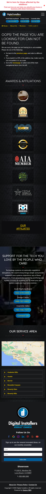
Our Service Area (23, 331)
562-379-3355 (12, 21)
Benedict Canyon (13, 385)
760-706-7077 (35, 21)
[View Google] (13, 436)
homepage (17, 63)
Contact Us (23, 315)
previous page (22, 53)
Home (5, 26)
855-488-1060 (24, 476)
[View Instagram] (18, 436)
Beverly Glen (12, 389)
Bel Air (10, 381)
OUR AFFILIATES (23, 227)
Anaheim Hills (12, 372)
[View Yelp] (32, 436)
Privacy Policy (22, 485)
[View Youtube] (37, 436)
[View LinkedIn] (23, 436)
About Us (13, 26)
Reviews (23, 26)
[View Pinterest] (27, 436)
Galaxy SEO (27, 490)
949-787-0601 (25, 21)
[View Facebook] (9, 436)
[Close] (44, 5)
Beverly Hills (12, 393)
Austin (9, 376)
